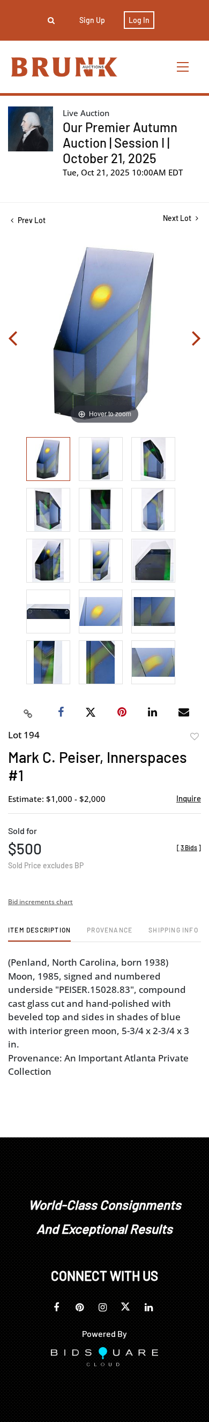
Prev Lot (31, 220)
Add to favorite (194, 737)
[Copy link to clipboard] (28, 712)
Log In (139, 20)
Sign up (92, 20)
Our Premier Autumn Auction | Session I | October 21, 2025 (120, 142)
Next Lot (178, 218)
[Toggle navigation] (183, 66)
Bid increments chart (40, 901)
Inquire (188, 798)
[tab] (39, 934)
